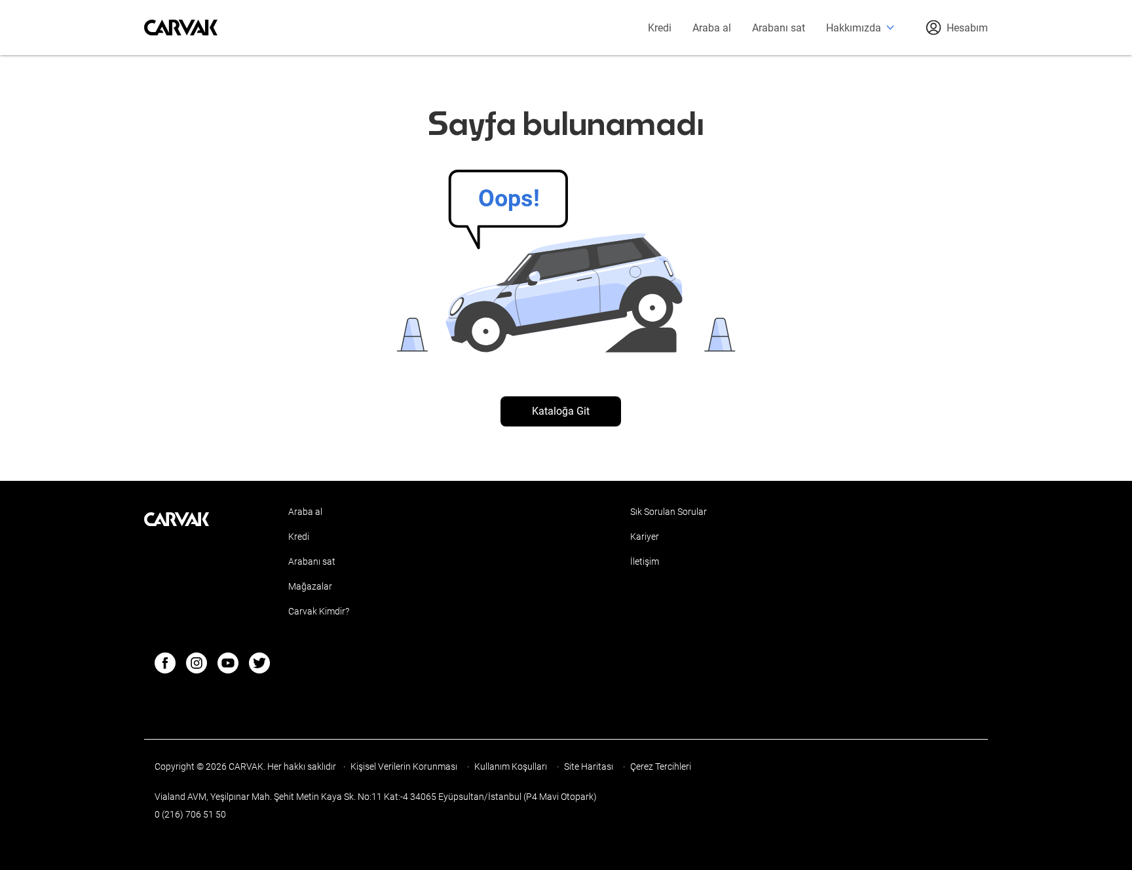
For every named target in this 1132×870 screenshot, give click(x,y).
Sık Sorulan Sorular (668, 511)
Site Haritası (589, 766)
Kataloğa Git (561, 411)
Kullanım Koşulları (511, 766)
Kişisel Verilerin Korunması (404, 766)
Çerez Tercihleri (660, 766)
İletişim (644, 561)
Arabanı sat (778, 28)
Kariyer (644, 536)
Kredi (659, 28)
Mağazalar (310, 586)
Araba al (711, 28)
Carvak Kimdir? (318, 611)
